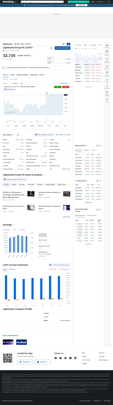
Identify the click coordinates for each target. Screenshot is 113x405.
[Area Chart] (8, 83)
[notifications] (106, 1)
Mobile (84, 356)
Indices (85, 45)
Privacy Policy (97, 400)
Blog (83, 352)
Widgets (84, 363)
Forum (41, 75)
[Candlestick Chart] (5, 83)
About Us (101, 352)
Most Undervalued (80, 215)
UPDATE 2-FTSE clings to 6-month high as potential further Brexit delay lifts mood (14, 194)
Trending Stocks (81, 181)
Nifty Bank (78, 70)
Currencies (78, 45)
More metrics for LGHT (63, 134)
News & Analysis (22, 75)
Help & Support (103, 360)
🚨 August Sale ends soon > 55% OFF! (78, 1)
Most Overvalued (91, 215)
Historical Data (13, 79)
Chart (12, 75)
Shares (100, 45)
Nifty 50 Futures (79, 73)
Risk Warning (107, 400)
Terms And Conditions (85, 400)
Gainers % (86, 150)
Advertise (102, 356)
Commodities (92, 45)
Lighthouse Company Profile (17, 309)
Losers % (93, 150)
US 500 (77, 75)
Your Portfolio (86, 360)
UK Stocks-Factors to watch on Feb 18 (49, 207)
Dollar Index (78, 81)
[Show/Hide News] (22, 83)
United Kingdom (65, 320)
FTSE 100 (77, 78)
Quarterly (12, 269)
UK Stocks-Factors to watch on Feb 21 (13, 207)
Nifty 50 (77, 64)
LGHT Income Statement (15, 265)
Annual (5, 269)
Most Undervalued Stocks (81, 210)
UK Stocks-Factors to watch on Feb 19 (49, 193)
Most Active (78, 150)
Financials (33, 75)
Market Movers (80, 145)
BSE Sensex (78, 67)
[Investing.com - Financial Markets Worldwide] (10, 2)
